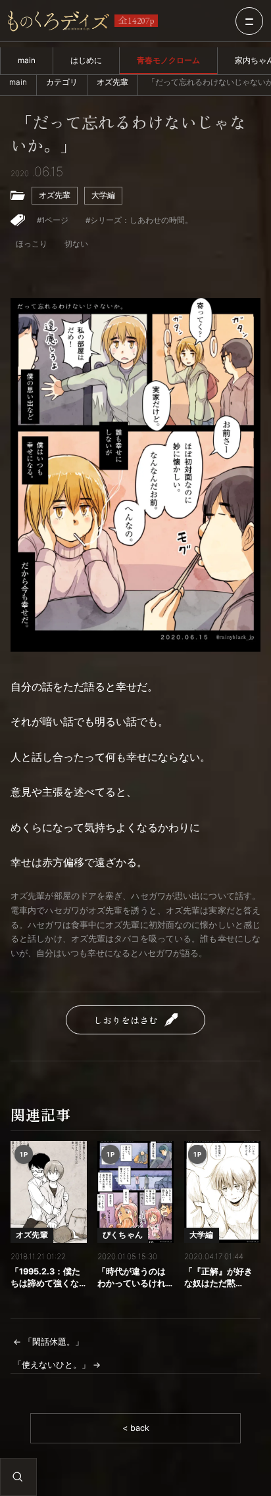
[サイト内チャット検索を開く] (18, 1477)
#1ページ (52, 220)
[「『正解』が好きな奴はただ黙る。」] (222, 1192)
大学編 (103, 195)
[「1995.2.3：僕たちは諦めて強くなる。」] (49, 1192)
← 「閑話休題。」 (48, 1342)
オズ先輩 (112, 82)
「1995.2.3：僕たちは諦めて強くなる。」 (45, 1278)
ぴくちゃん (123, 1235)
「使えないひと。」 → (57, 1365)
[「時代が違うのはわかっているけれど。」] (135, 1192)
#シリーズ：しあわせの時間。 (139, 220)
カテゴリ (62, 82)
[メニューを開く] (249, 21)
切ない (76, 244)
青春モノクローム (168, 60)
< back (135, 1428)
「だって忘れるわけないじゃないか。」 (128, 134)
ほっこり (31, 244)
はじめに (86, 60)
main (27, 60)
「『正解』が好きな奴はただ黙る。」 (218, 1278)
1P (24, 1154)
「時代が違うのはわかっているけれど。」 (131, 1278)
